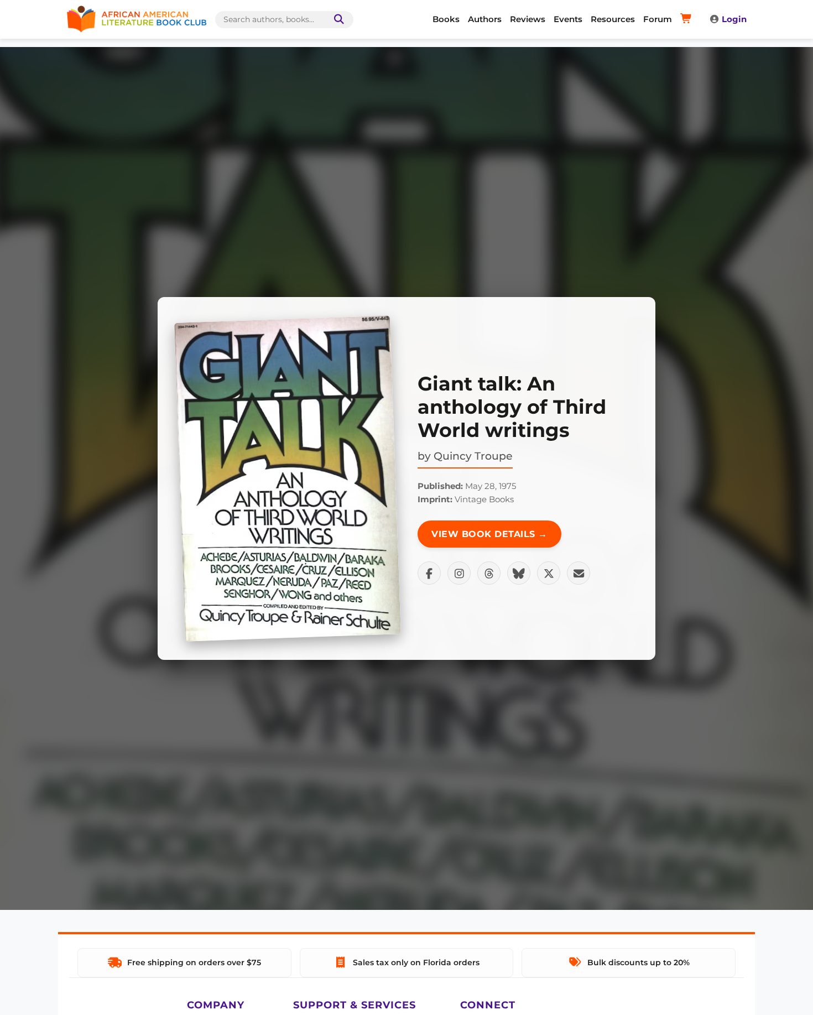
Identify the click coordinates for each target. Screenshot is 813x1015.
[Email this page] (578, 573)
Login (734, 19)
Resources (613, 19)
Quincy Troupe (473, 455)
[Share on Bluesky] (518, 573)
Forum (657, 19)
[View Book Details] (287, 478)
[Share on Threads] (489, 573)
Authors (485, 19)
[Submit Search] (337, 19)
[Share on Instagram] (459, 573)
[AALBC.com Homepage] (136, 19)
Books (446, 19)
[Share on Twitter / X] (548, 573)
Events (568, 19)
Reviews (527, 19)
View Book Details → (489, 534)
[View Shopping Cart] (687, 19)
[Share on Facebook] (429, 573)
